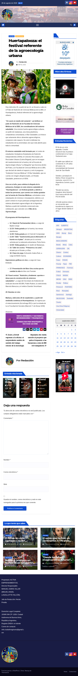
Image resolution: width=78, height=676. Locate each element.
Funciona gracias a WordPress (11, 670)
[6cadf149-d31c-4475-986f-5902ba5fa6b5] (65, 107)
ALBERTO (64, 225)
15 (72, 338)
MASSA (65, 275)
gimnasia (66, 271)
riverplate (65, 291)
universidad (60, 310)
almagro (59, 229)
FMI (70, 264)
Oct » (63, 352)
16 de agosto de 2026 (52, 563)
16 (75, 338)
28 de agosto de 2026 (14, 544)
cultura (58, 256)
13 (65, 338)
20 (65, 342)
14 (68, 338)
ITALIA (58, 275)
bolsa (64, 244)
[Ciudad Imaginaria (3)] (65, 119)
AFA (57, 225)
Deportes (8, 535)
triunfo (58, 302)
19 (61, 342)
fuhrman (70, 268)
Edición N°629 (19, 36)
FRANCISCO (60, 268)
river (58, 291)
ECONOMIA (67, 256)
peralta (58, 283)
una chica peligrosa (62, 306)
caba (70, 244)
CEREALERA (60, 248)
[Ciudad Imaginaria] (26, 320)
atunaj (64, 233)
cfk (68, 248)
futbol (58, 271)
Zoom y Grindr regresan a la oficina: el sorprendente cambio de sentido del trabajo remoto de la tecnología (15, 340)
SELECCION (60, 298)
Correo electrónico (11, 472)
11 (57, 338)
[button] (71, 25)
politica (65, 283)
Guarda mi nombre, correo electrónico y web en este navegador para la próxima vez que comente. (22, 501)
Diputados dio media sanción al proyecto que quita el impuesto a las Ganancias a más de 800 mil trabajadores (37, 340)
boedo (58, 244)
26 (61, 346)
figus (65, 264)
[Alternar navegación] (37, 25)
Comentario (8, 418)
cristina (65, 252)
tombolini (70, 298)
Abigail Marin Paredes (41, 391)
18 (57, 342)
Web (5, 484)
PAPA (70, 279)
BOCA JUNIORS (61, 241)
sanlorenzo (60, 294)
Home (65, 671)
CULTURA (11, 36)
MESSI (58, 279)
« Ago (58, 352)
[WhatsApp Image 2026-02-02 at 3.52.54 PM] (65, 89)
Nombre (7, 460)
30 (75, 346)
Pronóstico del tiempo (65, 63)
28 (68, 346)
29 (72, 346)
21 (68, 342)
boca (70, 233)
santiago (69, 294)
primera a (59, 287)
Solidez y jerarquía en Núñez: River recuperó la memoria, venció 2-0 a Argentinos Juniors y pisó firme (65, 180)
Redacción (23, 62)
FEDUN (64, 260)
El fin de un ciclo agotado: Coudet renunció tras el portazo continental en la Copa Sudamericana (64, 151)
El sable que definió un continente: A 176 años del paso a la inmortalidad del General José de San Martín (65, 166)
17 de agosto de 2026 (52, 544)
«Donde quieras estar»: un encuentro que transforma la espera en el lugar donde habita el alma (64, 206)
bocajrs (58, 237)
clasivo (58, 252)
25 (57, 346)
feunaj (58, 264)
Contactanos (72, 671)
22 (72, 342)
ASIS (58, 233)
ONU (64, 279)
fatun (58, 260)
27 (65, 346)
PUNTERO (68, 287)
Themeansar (5, 672)
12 (61, 338)
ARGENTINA (68, 229)
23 (75, 342)
